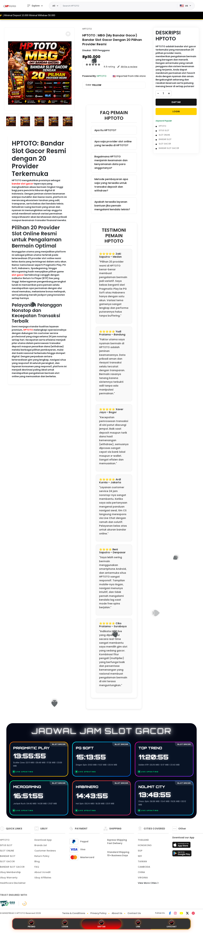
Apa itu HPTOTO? (105, 130)
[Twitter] (187, 913)
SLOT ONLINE (164, 134)
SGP (140, 850)
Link (138, 926)
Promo (31, 926)
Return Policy (41, 856)
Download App (43, 839)
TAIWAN (142, 861)
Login (65, 926)
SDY (140, 856)
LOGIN (176, 111)
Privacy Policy (98, 913)
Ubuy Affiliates (42, 877)
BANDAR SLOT (165, 139)
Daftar (101, 926)
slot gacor (18, 274)
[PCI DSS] (7, 903)
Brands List (40, 845)
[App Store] (181, 846)
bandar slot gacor (22, 183)
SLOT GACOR (165, 143)
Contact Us (134, 913)
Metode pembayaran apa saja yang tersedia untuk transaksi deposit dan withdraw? (111, 184)
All (53, 5)
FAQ (36, 866)
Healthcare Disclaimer (13, 883)
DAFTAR (176, 102)
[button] (68, 33)
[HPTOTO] (10, 6)
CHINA (141, 872)
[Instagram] (175, 913)
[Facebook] (170, 913)
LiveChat (172, 926)
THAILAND (143, 839)
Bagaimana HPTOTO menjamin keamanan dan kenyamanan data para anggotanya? (111, 162)
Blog (37, 861)
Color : (93, 85)
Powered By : (89, 76)
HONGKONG (145, 845)
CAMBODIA (144, 866)
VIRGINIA (143, 877)
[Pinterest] (193, 913)
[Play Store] (181, 854)
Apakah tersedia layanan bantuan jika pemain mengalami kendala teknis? (112, 205)
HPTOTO (28, 329)
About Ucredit (42, 872)
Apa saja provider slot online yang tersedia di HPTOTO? (113, 143)
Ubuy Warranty (8, 877)
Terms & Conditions (73, 913)
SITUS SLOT (164, 130)
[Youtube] (181, 913)
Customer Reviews (45, 850)
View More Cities (147, 883)
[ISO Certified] (23, 903)
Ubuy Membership (10, 872)
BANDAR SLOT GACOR (169, 148)
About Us (117, 913)
